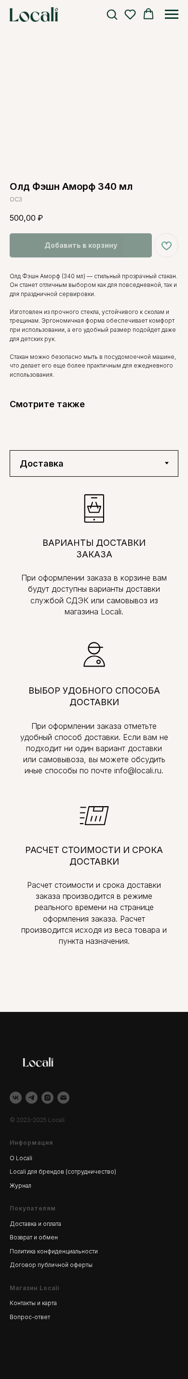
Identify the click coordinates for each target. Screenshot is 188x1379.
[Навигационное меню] (171, 14)
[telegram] (32, 1098)
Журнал (20, 1185)
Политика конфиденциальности (54, 1251)
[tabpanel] (94, 744)
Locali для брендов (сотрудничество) (63, 1171)
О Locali (21, 1158)
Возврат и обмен (34, 1237)
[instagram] (47, 1098)
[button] (112, 14)
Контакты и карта (33, 1303)
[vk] (16, 1098)
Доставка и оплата (35, 1223)
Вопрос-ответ (30, 1317)
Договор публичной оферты (51, 1264)
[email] (63, 1098)
